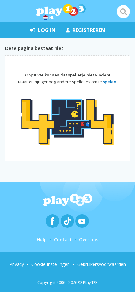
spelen (109, 82)
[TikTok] (67, 221)
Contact (63, 239)
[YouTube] (82, 221)
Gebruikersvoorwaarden (101, 264)
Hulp (42, 239)
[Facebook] (52, 221)
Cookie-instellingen (50, 264)
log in (47, 30)
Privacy (16, 264)
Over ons (88, 239)
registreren (89, 30)
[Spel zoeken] (123, 11)
